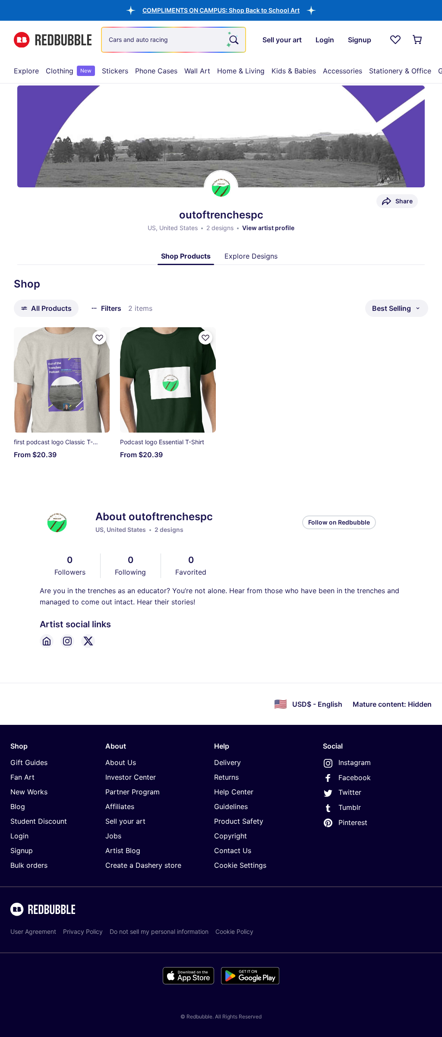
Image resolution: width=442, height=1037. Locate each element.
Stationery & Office (400, 70)
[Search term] (233, 39)
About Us (120, 762)
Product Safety (238, 821)
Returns (226, 777)
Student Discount (38, 821)
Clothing (69, 70)
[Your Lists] (395, 39)
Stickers (115, 70)
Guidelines (231, 806)
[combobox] (173, 40)
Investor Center (130, 777)
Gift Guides (28, 762)
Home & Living (241, 70)
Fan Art (22, 777)
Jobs (113, 835)
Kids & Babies (294, 70)
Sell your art (125, 821)
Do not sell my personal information (159, 931)
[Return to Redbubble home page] (53, 40)
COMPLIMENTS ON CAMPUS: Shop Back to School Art (221, 10)
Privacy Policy (83, 931)
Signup (21, 850)
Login (19, 835)
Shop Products (186, 256)
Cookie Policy (234, 931)
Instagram (354, 762)
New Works (28, 791)
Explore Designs (251, 256)
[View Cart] (417, 39)
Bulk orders (28, 865)
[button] (221, 10)
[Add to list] (99, 338)
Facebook (354, 777)
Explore (26, 70)
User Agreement (33, 931)
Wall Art (197, 70)
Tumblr (349, 807)
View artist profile (268, 227)
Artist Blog (122, 850)
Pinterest (352, 822)
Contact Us (232, 850)
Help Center (233, 791)
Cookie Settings (240, 865)
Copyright (230, 835)
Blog (17, 806)
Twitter (349, 792)
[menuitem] (26, 71)
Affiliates (119, 806)
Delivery (227, 762)
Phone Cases (156, 70)
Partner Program (132, 791)
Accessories (342, 70)
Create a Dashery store (143, 865)
